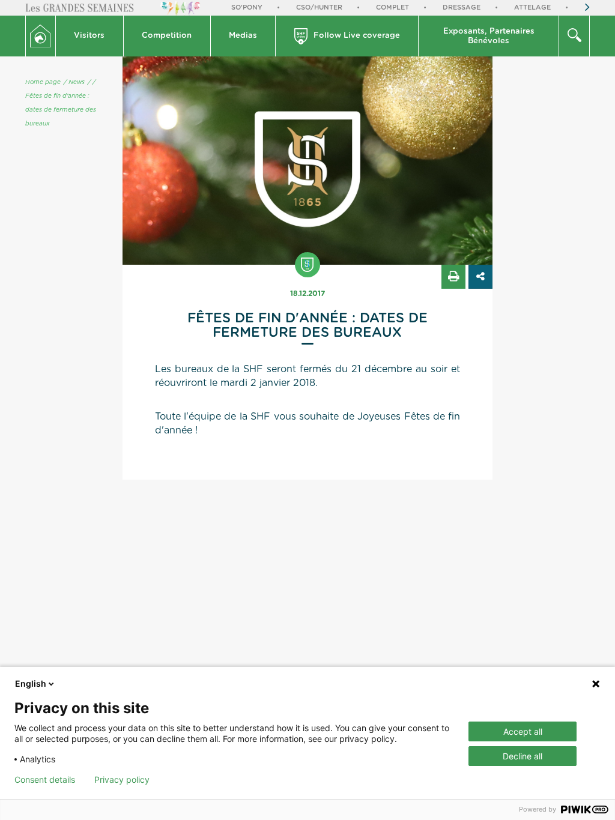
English (30, 683)
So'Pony (246, 7)
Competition (167, 36)
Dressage (461, 7)
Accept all (522, 731)
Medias (243, 36)
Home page (43, 82)
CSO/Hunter (319, 7)
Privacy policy (122, 780)
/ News (74, 82)
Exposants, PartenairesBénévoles (489, 36)
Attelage (532, 7)
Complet (392, 7)
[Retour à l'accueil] (40, 36)
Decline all (522, 756)
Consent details (44, 780)
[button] (90, 36)
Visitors (89, 36)
